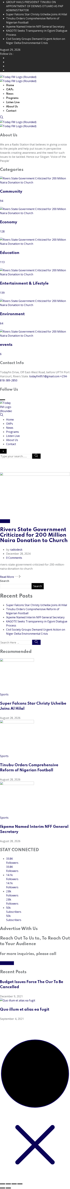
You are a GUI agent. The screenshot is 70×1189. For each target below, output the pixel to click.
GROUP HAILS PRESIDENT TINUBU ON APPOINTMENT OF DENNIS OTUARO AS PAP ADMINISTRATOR (34, 6)
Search (4, 581)
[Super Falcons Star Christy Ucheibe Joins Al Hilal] (17, 661)
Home (10, 85)
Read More (7, 577)
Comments (14, 558)
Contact (11, 111)
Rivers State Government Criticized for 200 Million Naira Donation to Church (34, 535)
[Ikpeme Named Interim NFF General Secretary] (17, 784)
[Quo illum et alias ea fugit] (17, 1000)
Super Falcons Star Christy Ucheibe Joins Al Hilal (36, 14)
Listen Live (13, 102)
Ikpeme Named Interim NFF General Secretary (35, 26)
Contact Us (7, 963)
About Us (12, 106)
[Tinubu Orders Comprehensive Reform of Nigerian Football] (17, 722)
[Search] (1, 118)
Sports (4, 694)
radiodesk (16, 549)
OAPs (9, 89)
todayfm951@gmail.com (44, 376)
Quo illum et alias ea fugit (24, 1009)
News (9, 94)
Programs (12, 98)
